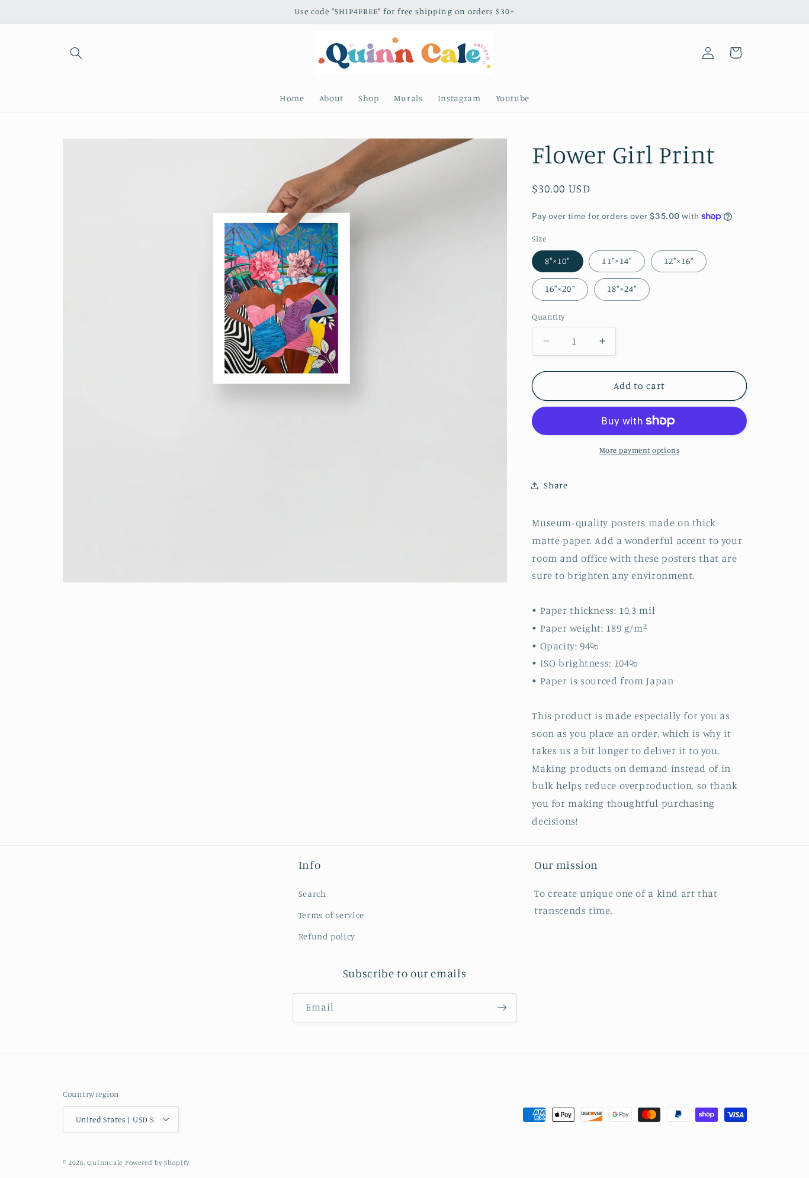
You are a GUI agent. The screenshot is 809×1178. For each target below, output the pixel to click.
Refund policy (91, 937)
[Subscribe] (502, 1007)
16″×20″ (559, 289)
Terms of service (96, 915)
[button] (76, 52)
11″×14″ (616, 261)
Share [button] (555, 485)
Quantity (548, 316)
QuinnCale (105, 1162)
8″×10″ (557, 261)
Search (77, 894)
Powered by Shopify (157, 1162)
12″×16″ (679, 261)
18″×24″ (622, 289)
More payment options (639, 450)
